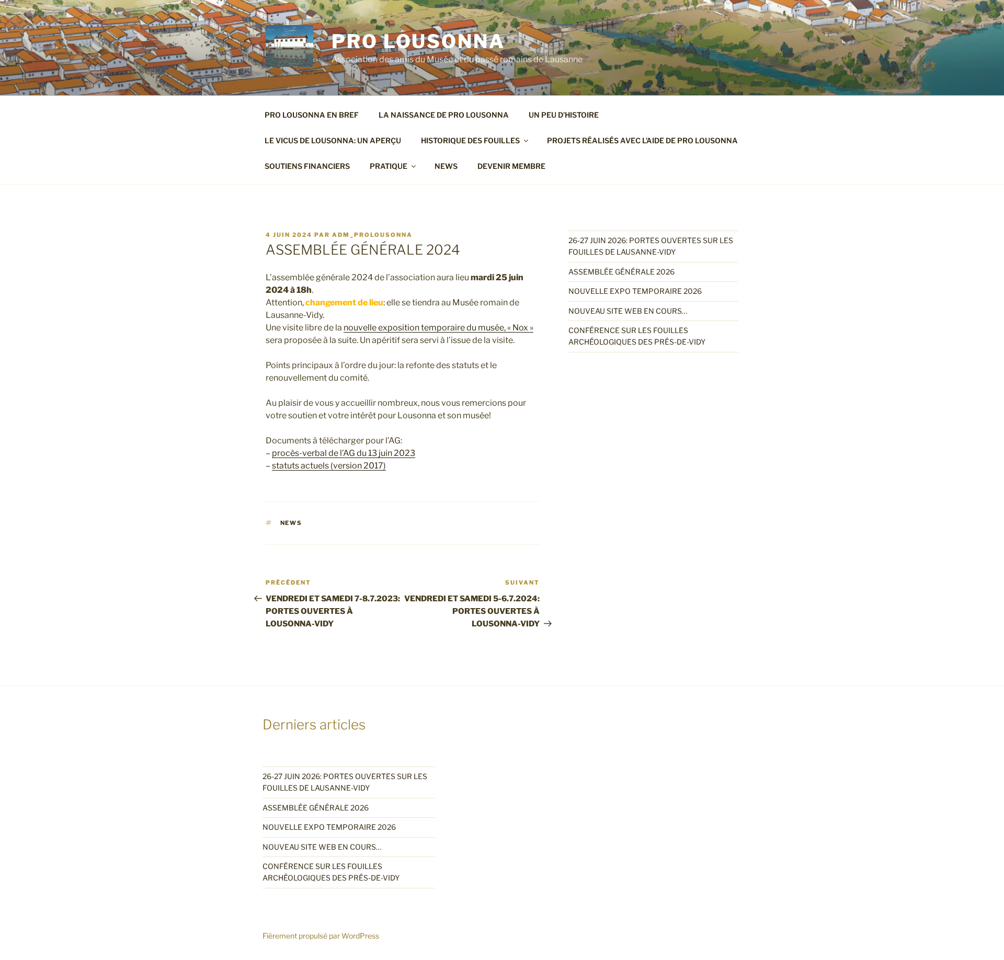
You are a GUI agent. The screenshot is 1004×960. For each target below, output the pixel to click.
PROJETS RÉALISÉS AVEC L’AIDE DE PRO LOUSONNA (642, 140)
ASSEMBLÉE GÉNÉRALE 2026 (621, 271)
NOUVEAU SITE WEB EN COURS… (627, 310)
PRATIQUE (388, 166)
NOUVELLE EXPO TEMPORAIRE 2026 (635, 291)
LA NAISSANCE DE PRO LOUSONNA (444, 114)
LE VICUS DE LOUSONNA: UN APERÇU (333, 140)
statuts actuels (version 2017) (329, 466)
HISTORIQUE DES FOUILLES (470, 140)
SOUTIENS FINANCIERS (307, 166)
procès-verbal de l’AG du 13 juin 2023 (343, 453)
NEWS (446, 166)
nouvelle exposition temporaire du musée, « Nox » (438, 328)
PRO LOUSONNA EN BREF (312, 114)
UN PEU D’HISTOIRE (564, 114)
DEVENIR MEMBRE (511, 166)
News (291, 523)
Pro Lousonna (418, 41)
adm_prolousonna (372, 234)
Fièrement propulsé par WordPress (321, 935)
